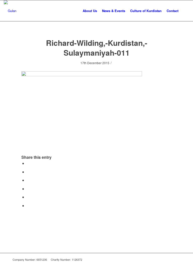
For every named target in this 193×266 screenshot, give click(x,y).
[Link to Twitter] (176, 259)
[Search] (185, 10)
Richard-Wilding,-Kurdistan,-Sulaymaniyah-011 (96, 47)
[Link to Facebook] (169, 259)
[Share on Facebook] (28, 163)
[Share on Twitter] (28, 171)
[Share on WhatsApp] (28, 180)
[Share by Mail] (28, 205)
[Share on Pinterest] (28, 188)
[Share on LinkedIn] (28, 197)
